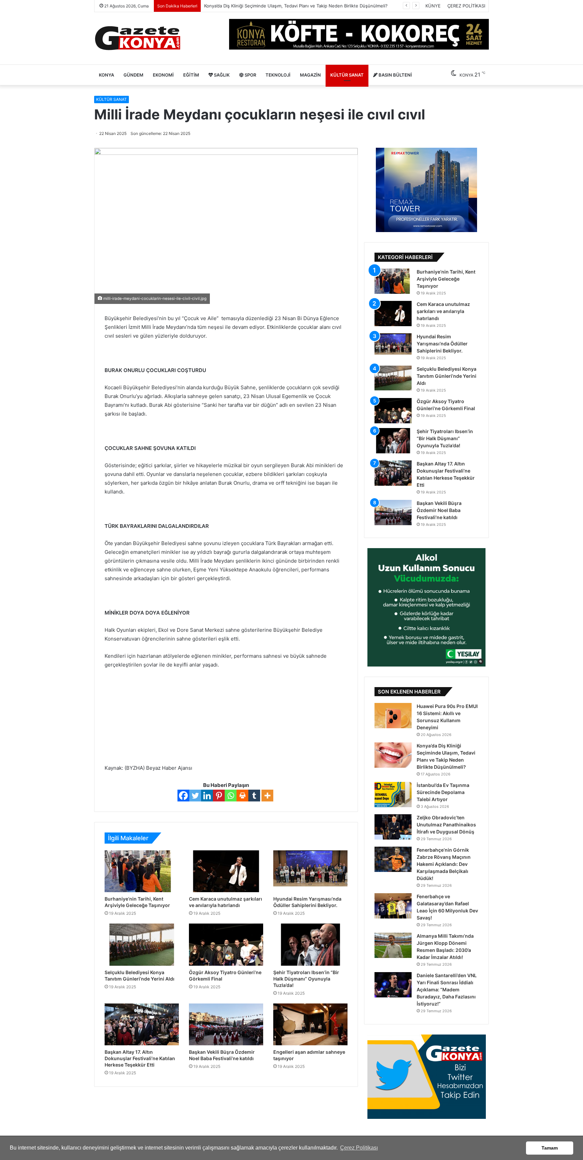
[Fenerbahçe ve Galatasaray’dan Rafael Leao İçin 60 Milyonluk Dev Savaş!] (393, 905)
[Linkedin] (207, 795)
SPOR (250, 75)
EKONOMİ (163, 75)
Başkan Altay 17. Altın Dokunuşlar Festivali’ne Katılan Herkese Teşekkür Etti (140, 1058)
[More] (267, 795)
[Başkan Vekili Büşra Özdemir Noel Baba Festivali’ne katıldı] (226, 1024)
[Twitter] (195, 795)
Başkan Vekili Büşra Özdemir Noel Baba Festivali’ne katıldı (439, 510)
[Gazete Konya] (137, 38)
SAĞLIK (221, 75)
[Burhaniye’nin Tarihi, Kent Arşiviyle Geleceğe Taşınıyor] (142, 871)
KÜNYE (433, 5)
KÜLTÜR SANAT (347, 75)
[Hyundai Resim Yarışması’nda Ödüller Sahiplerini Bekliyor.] (310, 871)
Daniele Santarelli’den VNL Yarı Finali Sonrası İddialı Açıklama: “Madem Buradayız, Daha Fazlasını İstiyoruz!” (447, 989)
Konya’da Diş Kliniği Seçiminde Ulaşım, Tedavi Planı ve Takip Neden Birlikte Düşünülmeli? (296, 5)
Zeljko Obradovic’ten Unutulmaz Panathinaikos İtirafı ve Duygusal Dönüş (446, 824)
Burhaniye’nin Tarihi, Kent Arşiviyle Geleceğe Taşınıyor (446, 279)
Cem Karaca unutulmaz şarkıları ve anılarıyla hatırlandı (443, 311)
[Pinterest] (219, 795)
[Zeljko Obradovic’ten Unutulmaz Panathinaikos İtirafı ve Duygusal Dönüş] (393, 827)
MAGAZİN (310, 75)
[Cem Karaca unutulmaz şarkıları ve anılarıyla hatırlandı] (226, 871)
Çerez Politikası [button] (359, 1148)
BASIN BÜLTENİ (395, 75)
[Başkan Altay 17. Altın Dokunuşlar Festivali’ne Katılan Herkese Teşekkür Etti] (142, 1024)
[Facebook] (183, 795)
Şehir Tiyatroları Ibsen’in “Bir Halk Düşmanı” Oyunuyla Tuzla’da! (306, 978)
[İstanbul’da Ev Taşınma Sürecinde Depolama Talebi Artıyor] (393, 794)
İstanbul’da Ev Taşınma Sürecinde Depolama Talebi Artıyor (443, 792)
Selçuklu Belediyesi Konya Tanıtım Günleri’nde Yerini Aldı (446, 376)
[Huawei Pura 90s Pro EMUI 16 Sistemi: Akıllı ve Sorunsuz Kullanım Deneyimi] (393, 715)
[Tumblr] (254, 795)
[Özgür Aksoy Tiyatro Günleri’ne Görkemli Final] (226, 944)
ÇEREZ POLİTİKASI (466, 5)
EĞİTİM (191, 75)
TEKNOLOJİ (278, 75)
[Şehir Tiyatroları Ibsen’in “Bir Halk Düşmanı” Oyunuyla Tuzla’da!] (310, 944)
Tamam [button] (550, 1148)
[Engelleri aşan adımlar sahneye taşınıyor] (310, 1024)
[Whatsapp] (231, 795)
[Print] (242, 795)
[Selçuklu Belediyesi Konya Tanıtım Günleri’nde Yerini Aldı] (142, 944)
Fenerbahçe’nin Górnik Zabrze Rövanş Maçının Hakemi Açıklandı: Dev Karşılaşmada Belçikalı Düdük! (444, 864)
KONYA (106, 75)
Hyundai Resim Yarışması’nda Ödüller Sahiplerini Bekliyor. (442, 343)
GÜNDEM (133, 75)
